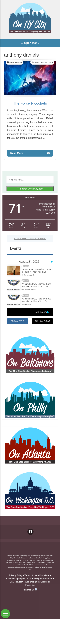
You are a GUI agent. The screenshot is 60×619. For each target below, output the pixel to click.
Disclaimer (44, 575)
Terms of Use (30, 575)
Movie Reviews (15, 62)
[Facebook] (30, 532)
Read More (16, 153)
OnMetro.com (16, 582)
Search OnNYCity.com (31, 188)
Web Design (31, 582)
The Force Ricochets (30, 103)
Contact (10, 578)
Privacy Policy (15, 575)
